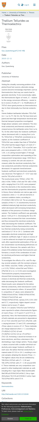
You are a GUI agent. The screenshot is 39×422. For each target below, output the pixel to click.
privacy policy (27, 411)
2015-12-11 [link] (7, 58)
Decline (10, 419)
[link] (13, 51)
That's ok (28, 419)
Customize (5, 414)
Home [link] (4, 12)
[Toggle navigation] (34, 5)
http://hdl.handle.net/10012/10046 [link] (15, 394)
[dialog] (19, 412)
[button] (4, 5)
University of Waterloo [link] (17, 12)
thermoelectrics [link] (7, 386)
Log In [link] (26, 5)
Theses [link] (31, 12)
